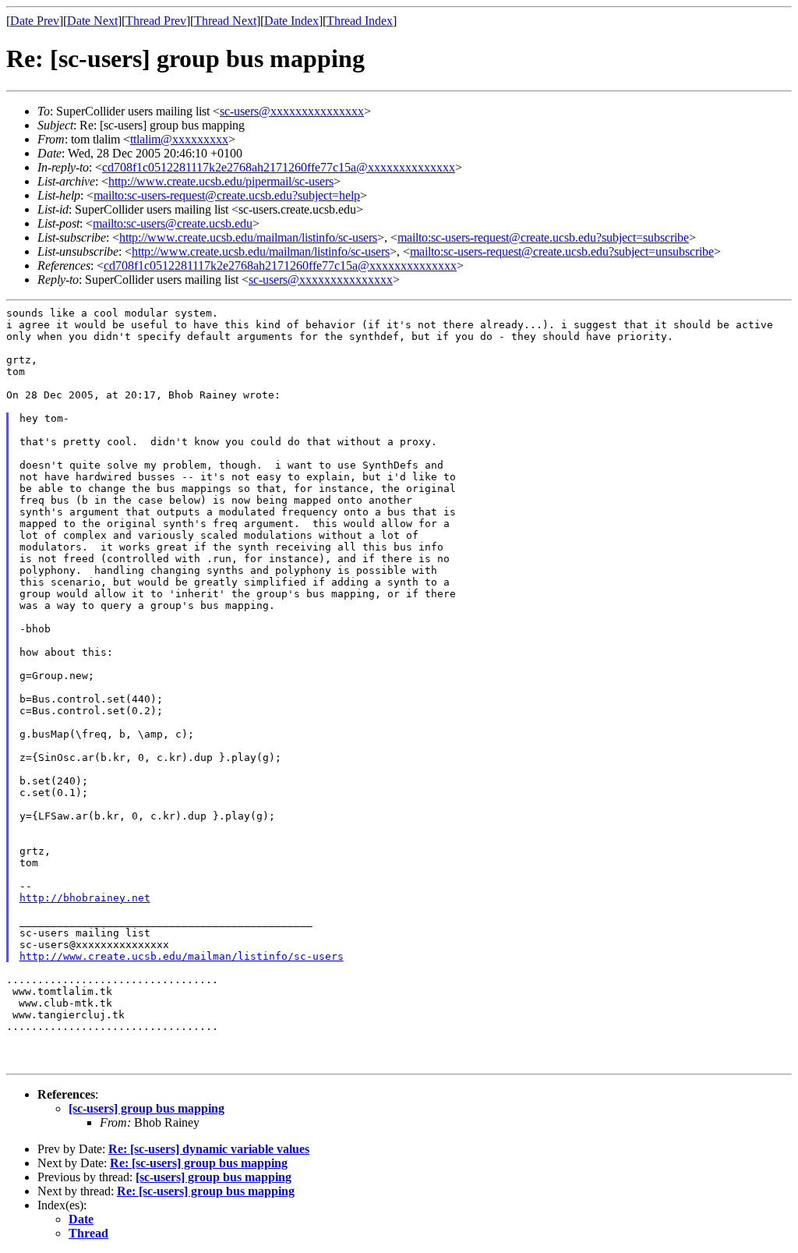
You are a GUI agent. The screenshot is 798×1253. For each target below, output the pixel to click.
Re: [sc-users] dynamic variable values (208, 1149)
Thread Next (225, 20)
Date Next (92, 20)
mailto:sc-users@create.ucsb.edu (172, 223)
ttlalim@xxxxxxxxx (179, 139)
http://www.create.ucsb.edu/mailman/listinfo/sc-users (248, 237)
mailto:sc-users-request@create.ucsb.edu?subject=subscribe (543, 237)
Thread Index (360, 20)
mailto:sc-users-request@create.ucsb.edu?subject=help (227, 195)
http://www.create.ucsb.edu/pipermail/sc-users (221, 181)
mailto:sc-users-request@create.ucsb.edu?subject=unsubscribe (562, 251)
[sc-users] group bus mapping (146, 1108)
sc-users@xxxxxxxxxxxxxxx (292, 111)
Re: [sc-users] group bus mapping (199, 1163)
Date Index (291, 20)
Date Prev (34, 20)
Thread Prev (155, 20)
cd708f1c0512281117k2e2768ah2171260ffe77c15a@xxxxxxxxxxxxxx (278, 167)
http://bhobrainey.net (84, 898)
